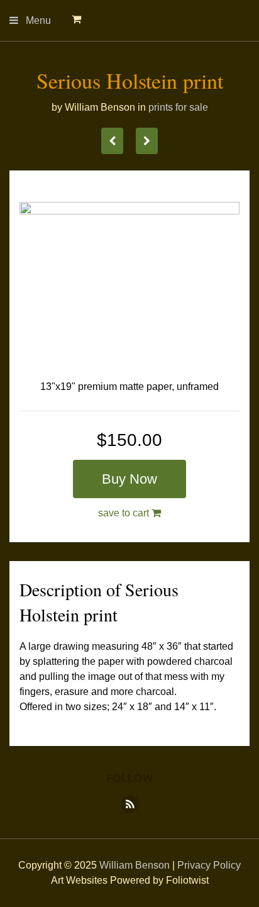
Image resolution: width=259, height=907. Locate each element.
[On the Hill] (147, 141)
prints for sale (178, 107)
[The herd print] (112, 141)
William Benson (134, 865)
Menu (38, 24)
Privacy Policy (209, 865)
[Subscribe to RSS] (130, 804)
